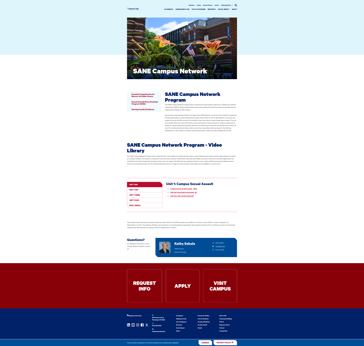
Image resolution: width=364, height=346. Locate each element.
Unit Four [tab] (134, 200)
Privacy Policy (224, 342)
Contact (221, 328)
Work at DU (222, 316)
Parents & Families (203, 316)
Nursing (137, 63)
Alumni (200, 328)
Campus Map (223, 331)
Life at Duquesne (198, 9)
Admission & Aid (181, 319)
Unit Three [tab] (134, 195)
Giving (199, 5)
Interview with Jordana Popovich (182, 196)
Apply (183, 285)
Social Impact (223, 9)
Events (217, 5)
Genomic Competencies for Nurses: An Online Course (143, 95)
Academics (168, 9)
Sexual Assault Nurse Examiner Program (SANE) (145, 103)
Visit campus (220, 286)
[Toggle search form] (236, 5)
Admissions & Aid (182, 9)
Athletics (191, 5)
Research (212, 9)
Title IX (221, 322)
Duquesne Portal (224, 325)
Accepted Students (204, 322)
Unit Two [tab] (133, 190)
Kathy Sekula (184, 244)
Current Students (203, 319)
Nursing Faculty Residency (143, 109)
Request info (144, 286)
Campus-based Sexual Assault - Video (183, 189)
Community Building (225, 319)
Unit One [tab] (133, 184)
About (234, 9)
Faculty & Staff (202, 325)
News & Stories (207, 5)
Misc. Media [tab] (134, 205)
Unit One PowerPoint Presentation (182, 192)
